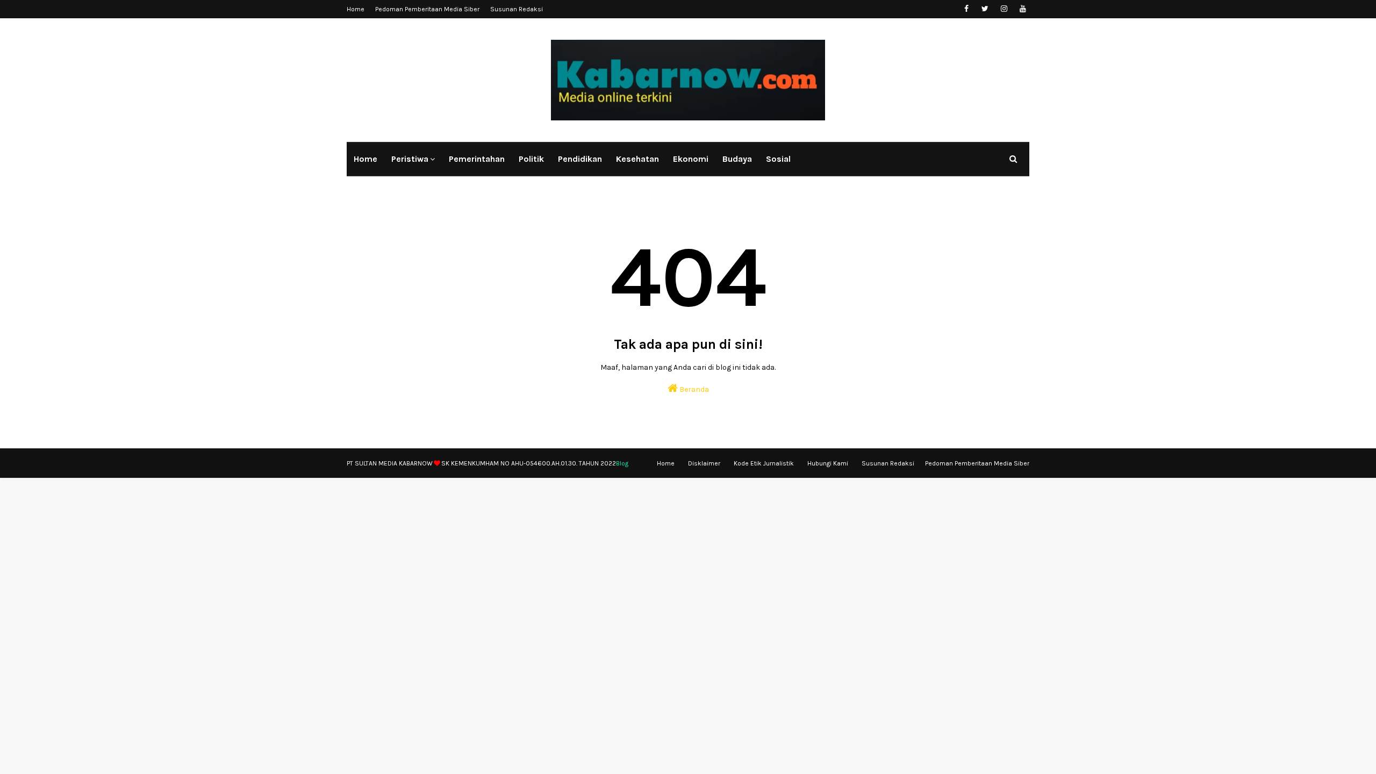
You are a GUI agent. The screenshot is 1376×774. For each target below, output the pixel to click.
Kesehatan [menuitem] (637, 159)
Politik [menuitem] (531, 159)
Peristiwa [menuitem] (409, 159)
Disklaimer (704, 463)
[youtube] (1022, 9)
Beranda (693, 389)
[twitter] (985, 9)
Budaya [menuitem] (737, 159)
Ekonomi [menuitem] (690, 159)
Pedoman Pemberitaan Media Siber (427, 9)
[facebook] (966, 9)
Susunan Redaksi (516, 9)
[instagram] (1003, 9)
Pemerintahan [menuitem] (477, 159)
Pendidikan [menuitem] (580, 159)
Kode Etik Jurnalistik (764, 463)
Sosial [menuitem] (778, 159)
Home (355, 9)
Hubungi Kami (827, 463)
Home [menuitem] (365, 159)
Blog (622, 463)
